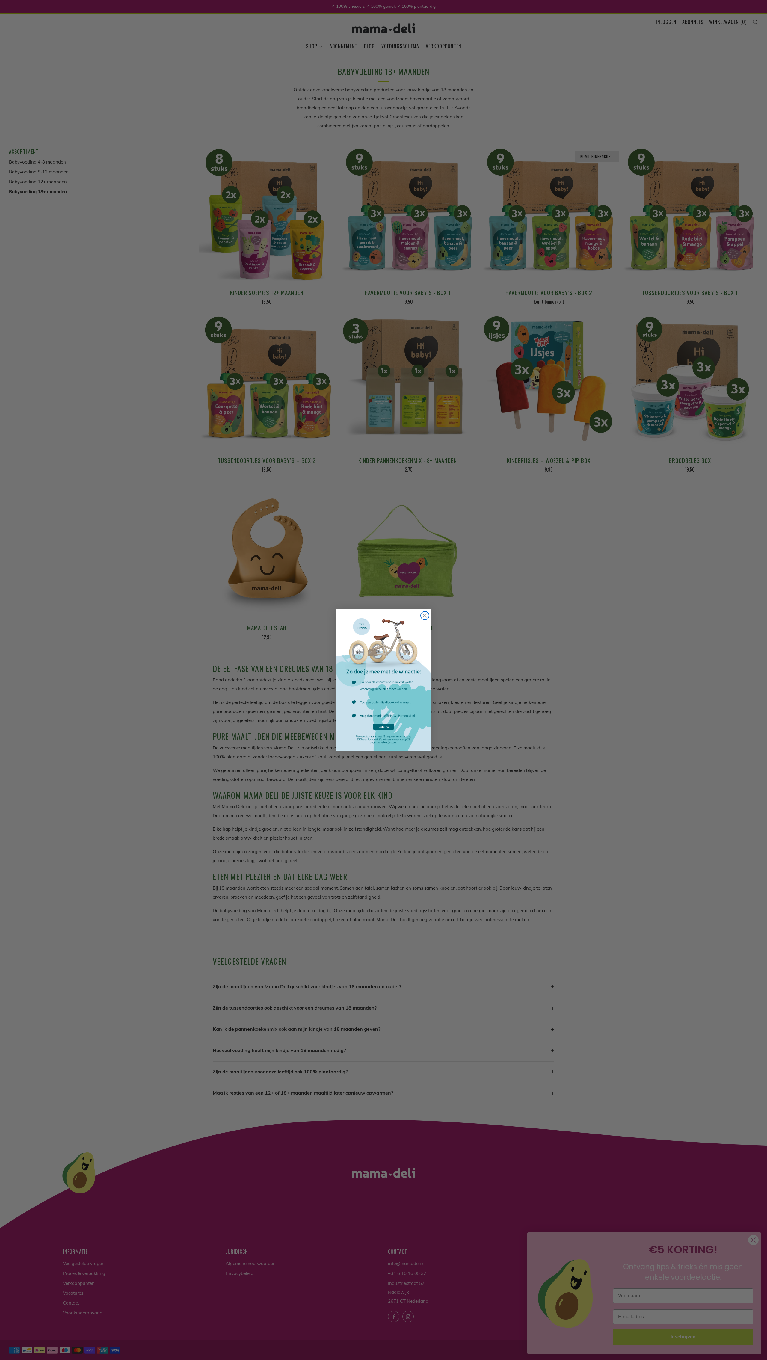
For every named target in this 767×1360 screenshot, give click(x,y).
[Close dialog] (425, 615)
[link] (383, 680)
